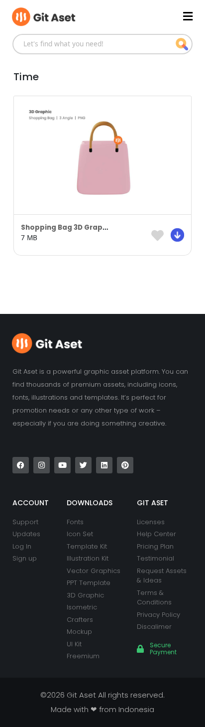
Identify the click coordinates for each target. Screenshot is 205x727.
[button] (147, 16)
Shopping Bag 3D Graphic (67, 227)
